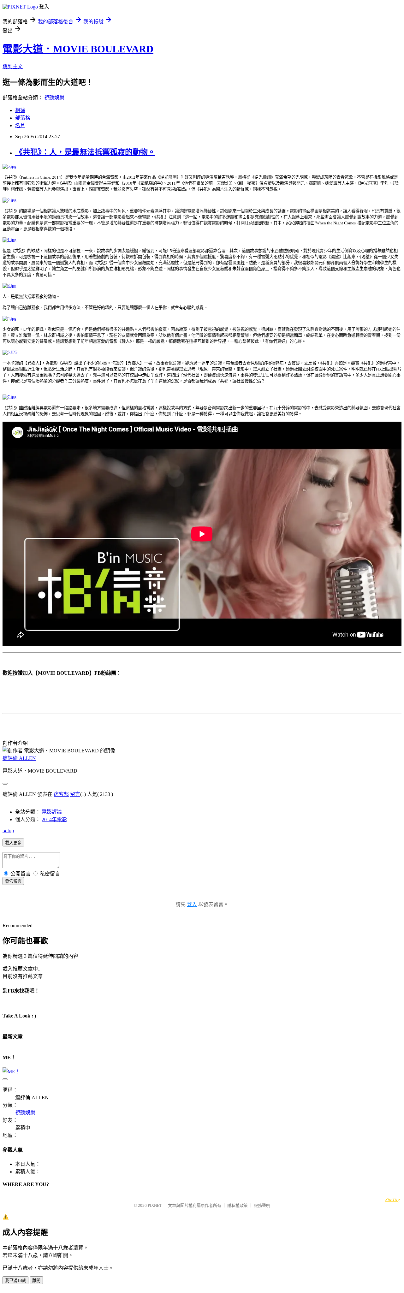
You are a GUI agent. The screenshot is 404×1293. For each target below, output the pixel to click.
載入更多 (13, 842)
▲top (8, 830)
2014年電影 (54, 819)
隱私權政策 (237, 1205)
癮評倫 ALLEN (19, 758)
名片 (20, 125)
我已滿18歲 (15, 1280)
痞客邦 (61, 794)
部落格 (22, 118)
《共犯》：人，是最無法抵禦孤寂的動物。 (85, 152)
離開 (36, 1280)
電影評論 (52, 812)
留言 (75, 794)
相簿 (20, 110)
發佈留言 (13, 881)
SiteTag (392, 1199)
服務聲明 (262, 1205)
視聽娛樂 (54, 97)
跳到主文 (13, 66)
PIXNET (155, 1205)
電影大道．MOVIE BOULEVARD (78, 49)
